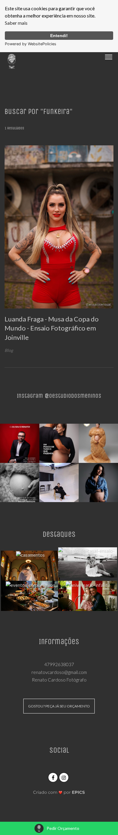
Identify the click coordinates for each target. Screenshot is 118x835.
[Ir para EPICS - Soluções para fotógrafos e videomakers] (59, 792)
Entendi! (59, 35)
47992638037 (59, 664)
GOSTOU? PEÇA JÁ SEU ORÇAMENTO (59, 706)
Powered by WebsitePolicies (30, 44)
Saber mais (16, 23)
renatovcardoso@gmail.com (59, 672)
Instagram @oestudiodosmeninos (59, 395)
